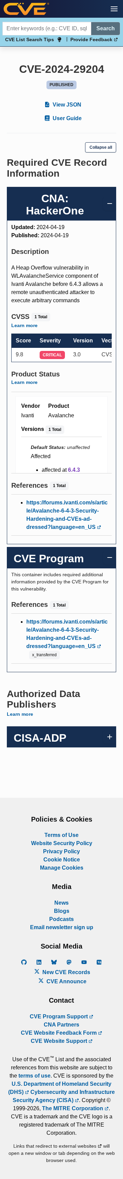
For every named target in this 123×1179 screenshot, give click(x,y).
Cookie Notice (61, 859)
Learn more (24, 325)
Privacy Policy (61, 851)
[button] (114, 9)
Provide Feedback (92, 39)
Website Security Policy (61, 843)
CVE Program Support (59, 1016)
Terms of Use (61, 835)
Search (105, 28)
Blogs (61, 911)
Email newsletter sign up (61, 927)
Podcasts (61, 919)
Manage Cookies (61, 868)
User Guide (66, 118)
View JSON (66, 105)
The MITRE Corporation (73, 1108)
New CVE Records (65, 972)
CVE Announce (65, 981)
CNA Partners (61, 1025)
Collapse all (101, 147)
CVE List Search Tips (29, 39)
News (61, 903)
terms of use (34, 1076)
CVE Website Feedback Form (59, 1033)
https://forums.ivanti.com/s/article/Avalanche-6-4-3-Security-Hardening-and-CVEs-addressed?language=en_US (67, 515)
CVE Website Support (59, 1041)
